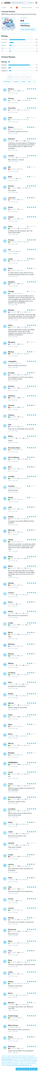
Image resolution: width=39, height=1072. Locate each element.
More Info (33, 1069)
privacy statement (7, 1059)
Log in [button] (32, 3)
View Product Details (28, 29)
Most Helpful (25, 77)
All (10, 77)
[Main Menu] (2, 3)
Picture (15, 77)
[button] (28, 3)
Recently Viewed (27, 7)
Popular (4, 7)
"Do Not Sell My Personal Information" (17, 1065)
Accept (19, 1069)
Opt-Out (25, 1069)
